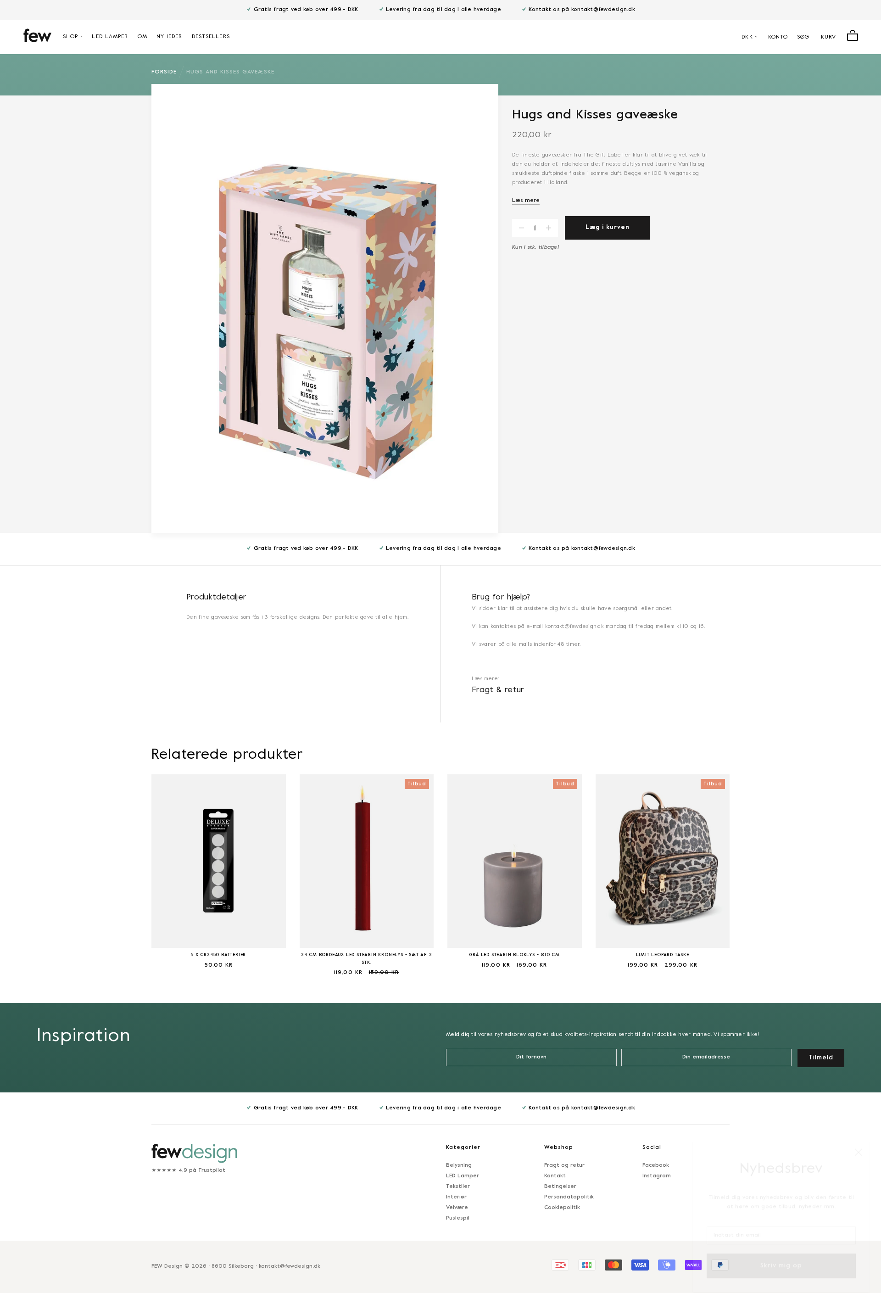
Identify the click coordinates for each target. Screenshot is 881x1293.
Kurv (828, 37)
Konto (778, 37)
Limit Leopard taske (662, 955)
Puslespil (457, 1218)
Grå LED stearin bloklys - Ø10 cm (514, 955)
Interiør (456, 1197)
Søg (803, 37)
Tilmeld (821, 1058)
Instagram (656, 1176)
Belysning (459, 1165)
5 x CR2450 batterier (218, 955)
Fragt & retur (498, 690)
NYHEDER (169, 36)
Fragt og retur (564, 1165)
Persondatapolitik (569, 1197)
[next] (752, 869)
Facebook (655, 1165)
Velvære (457, 1207)
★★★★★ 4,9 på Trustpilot (188, 1170)
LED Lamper (462, 1176)
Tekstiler (458, 1186)
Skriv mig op (781, 1255)
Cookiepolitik (562, 1207)
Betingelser (560, 1186)
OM (142, 36)
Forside (164, 72)
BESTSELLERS (211, 36)
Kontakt (555, 1176)
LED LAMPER (110, 36)
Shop (70, 36)
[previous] (128, 869)
